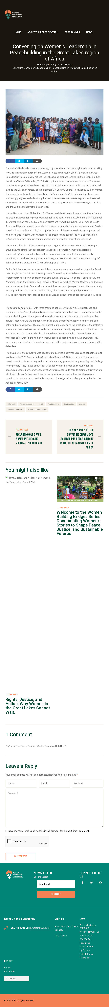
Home (18, 32)
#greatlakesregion (27, 404)
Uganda (82, 404)
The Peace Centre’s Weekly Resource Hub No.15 (41, 746)
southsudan (69, 404)
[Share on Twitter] (19, 161)
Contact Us (9, 971)
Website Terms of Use (90, 931)
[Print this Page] (37, 161)
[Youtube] (100, 882)
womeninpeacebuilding (37, 409)
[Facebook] (83, 882)
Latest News (12, 694)
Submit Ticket (86, 946)
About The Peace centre (41, 32)
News (89, 32)
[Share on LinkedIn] (28, 161)
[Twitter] (91, 882)
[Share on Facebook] (10, 161)
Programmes (72, 32)
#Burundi (11, 404)
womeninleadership (15, 409)
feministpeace (53, 404)
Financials (84, 957)
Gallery (7, 967)
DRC (41, 404)
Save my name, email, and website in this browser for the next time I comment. (49, 831)
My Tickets (85, 950)
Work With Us (86, 935)
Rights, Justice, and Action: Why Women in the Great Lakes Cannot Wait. (28, 706)
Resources (85, 942)
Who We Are (85, 939)
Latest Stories (86, 953)
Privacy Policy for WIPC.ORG (88, 926)
